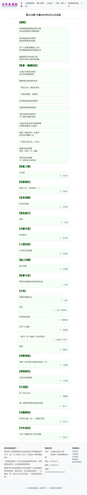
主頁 (21, 4)
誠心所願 (23, 266)
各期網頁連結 (29, 4)
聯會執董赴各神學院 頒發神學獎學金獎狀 (27, 39)
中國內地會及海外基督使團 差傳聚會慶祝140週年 (30, 124)
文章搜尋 (75, 457)
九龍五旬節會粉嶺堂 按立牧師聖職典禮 (27, 73)
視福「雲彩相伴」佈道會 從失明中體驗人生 (29, 134)
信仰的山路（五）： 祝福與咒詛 (31, 419)
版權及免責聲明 (55, 488)
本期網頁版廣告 (73, 4)
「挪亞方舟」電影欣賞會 (29, 88)
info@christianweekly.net (55, 472)
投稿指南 (75, 459)
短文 (21, 307)
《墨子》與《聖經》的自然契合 (32, 337)
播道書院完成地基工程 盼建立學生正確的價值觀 (29, 58)
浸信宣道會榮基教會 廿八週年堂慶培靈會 (27, 115)
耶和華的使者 (24, 317)
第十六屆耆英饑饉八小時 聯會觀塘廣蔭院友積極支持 (30, 49)
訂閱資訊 (75, 454)
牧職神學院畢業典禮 (27, 108)
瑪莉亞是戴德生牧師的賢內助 (31, 282)
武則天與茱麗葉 (25, 378)
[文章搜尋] (85, 5)
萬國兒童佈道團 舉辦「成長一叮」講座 (28, 150)
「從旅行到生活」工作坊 (29, 142)
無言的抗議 (23, 204)
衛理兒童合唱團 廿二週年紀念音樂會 (27, 159)
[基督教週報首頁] (9, 5)
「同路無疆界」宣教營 (28, 94)
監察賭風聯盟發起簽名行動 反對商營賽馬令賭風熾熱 (30, 30)
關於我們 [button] (40, 3)
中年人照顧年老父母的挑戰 (30, 434)
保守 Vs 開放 (24, 327)
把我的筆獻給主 (25, 297)
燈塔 (21, 346)
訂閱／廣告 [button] (60, 3)
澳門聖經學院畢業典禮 (28, 101)
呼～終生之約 (24, 393)
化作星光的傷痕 (25, 250)
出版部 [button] (49, 3)
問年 (21, 219)
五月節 (22, 173)
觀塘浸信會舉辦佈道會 (28, 81)
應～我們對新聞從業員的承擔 (31, 403)
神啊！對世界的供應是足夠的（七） (33, 362)
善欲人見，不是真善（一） (30, 188)
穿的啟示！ (23, 235)
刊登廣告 (75, 451)
